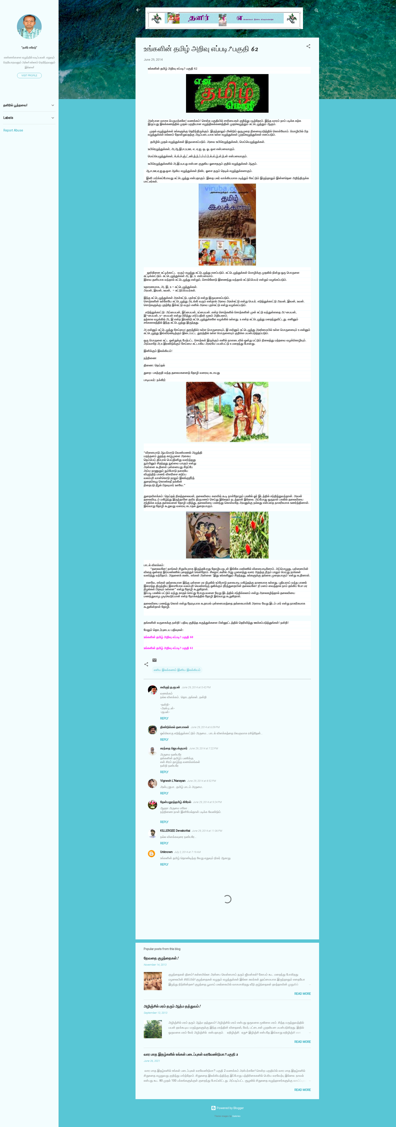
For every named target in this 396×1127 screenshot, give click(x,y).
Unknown (166, 852)
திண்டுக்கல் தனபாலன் (174, 727)
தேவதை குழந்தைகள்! (161, 958)
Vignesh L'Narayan (172, 781)
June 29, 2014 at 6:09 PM (205, 727)
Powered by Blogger (230, 1108)
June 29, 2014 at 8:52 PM (201, 780)
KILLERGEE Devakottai (175, 831)
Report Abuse (13, 130)
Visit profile (29, 75)
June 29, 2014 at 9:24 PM (207, 802)
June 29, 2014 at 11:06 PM (207, 830)
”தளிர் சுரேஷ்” (29, 47)
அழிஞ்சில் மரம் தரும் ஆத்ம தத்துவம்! (172, 1006)
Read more (303, 994)
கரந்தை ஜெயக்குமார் (173, 748)
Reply (164, 718)
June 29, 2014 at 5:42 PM (196, 687)
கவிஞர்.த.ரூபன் (170, 687)
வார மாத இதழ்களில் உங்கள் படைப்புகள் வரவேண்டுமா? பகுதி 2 (191, 1054)
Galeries (236, 1116)
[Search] (316, 11)
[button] (308, 47)
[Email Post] (154, 661)
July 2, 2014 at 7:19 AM (187, 852)
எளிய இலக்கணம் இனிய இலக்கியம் (177, 670)
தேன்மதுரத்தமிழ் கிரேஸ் (175, 802)
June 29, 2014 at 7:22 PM (203, 748)
